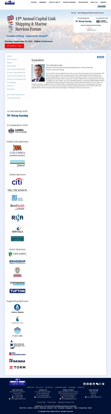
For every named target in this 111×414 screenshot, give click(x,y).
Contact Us (10, 86)
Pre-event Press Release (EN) (16, 69)
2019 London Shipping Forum (16, 94)
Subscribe (101, 6)
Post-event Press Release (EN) (16, 76)
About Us (95, 2)
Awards (103, 2)
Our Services (49, 387)
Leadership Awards (61, 387)
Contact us (81, 387)
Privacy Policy (41, 402)
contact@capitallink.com (18, 399)
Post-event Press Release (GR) (16, 79)
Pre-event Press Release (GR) (16, 72)
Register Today (15, 46)
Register (9, 62)
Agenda (9, 56)
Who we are (39, 387)
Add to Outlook (11, 66)
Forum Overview (12, 59)
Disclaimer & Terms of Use (66, 402)
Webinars (43, 2)
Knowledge (72, 387)
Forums (34, 2)
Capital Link (30, 387)
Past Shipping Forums (13, 98)
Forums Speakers (70, 2)
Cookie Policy (52, 402)
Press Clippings (11, 82)
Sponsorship (83, 2)
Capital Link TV (55, 2)
